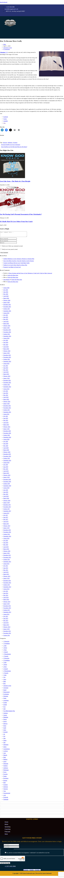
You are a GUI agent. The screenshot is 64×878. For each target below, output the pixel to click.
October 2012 (6, 635)
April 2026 (5, 296)
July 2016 (5, 540)
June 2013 (5, 618)
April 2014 (5, 597)
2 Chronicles (6, 658)
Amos (4, 679)
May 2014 (5, 595)
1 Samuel (5, 652)
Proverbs (5, 774)
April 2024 (5, 346)
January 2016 (6, 553)
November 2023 (7, 357)
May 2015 (5, 570)
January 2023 (6, 378)
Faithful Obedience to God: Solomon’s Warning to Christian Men (18, 258)
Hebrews (5, 723)
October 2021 (6, 410)
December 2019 (7, 454)
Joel (4, 736)
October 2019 (6, 458)
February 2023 (6, 376)
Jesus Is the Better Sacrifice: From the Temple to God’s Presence (18, 260)
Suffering (5, 786)
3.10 (4, 52)
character (5, 142)
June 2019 (5, 466)
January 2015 (6, 578)
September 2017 (7, 511)
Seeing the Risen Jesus (13, 275)
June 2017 (5, 517)
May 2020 (5, 445)
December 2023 (7, 355)
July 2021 (5, 416)
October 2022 (6, 384)
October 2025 (6, 308)
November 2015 (7, 557)
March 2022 (6, 399)
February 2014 (6, 601)
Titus (4, 791)
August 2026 (6, 287)
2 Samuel (5, 668)
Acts (4, 677)
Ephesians (5, 696)
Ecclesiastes (6, 694)
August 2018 (6, 487)
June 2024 (5, 342)
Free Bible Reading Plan (9, 711)
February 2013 (6, 627)
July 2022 (5, 391)
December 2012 (7, 631)
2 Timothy (5, 673)
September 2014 (7, 587)
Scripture (15, 142)
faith (4, 708)
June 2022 (5, 393)
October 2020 (6, 435)
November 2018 (7, 481)
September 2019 (7, 460)
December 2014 (7, 580)
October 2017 (6, 509)
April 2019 (5, 471)
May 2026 (5, 294)
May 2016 (5, 544)
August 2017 (6, 513)
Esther (4, 698)
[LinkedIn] (17, 14)
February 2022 (6, 401)
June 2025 (5, 317)
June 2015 (5, 568)
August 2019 (6, 462)
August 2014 (6, 589)
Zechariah (5, 797)
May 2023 (5, 370)
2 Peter (5, 666)
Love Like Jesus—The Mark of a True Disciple (15, 181)
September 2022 (7, 386)
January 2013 (6, 629)
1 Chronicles (6, 641)
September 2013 (7, 612)
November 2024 (7, 332)
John (4, 738)
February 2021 (6, 426)
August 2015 (6, 563)
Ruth (4, 782)
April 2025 (5, 321)
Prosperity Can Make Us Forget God (12, 267)
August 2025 (6, 313)
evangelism (6, 700)
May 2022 (5, 395)
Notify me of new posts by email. (10, 249)
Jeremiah (5, 732)
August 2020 (6, 439)
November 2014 (7, 582)
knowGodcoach (3, 2)
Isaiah (4, 727)
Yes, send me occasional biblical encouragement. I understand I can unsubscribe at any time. (28, 852)
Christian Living (7, 47)
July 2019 (5, 464)
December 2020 (7, 431)
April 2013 (5, 622)
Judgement (5, 744)
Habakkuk (5, 717)
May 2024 (5, 344)
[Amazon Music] (13, 14)
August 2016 (6, 538)
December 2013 (7, 605)
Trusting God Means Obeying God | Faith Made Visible (16, 263)
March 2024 (6, 348)
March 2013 (6, 624)
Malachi (5, 755)
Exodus (5, 702)
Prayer (4, 772)
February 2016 (6, 551)
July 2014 (5, 591)
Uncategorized (6, 793)
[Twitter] (16, 14)
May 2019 (5, 469)
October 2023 (6, 359)
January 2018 (6, 502)
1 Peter (5, 649)
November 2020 (7, 433)
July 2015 (5, 565)
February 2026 (6, 300)
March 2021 (6, 424)
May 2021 (5, 420)
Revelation (5, 778)
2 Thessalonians (7, 671)
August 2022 (6, 389)
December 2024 (7, 329)
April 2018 (5, 496)
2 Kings (5, 664)
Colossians (5, 687)
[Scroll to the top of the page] (0, 876)
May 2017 (5, 519)
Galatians (5, 713)
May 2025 (5, 319)
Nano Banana (6, 279)
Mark (4, 757)
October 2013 (6, 610)
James (4, 730)
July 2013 (5, 616)
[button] (16, 31)
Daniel (4, 690)
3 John (4, 675)
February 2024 (6, 351)
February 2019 (6, 475)
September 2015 (7, 561)
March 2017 (6, 523)
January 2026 (6, 302)
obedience (10, 142)
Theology (5, 789)
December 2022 (7, 380)
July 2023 (5, 365)
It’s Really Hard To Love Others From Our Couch (16, 221)
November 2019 (7, 456)
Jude (4, 742)
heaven (5, 721)
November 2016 (7, 532)
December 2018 (7, 479)
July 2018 (5, 490)
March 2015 (6, 574)
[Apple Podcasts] (11, 14)
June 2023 (5, 367)
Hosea (4, 725)
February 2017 (6, 525)
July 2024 (5, 340)
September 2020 (7, 437)
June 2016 (5, 542)
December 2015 (7, 555)
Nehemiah (5, 763)
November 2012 (7, 633)
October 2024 (6, 334)
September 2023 (7, 361)
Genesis (5, 715)
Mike (4, 44)
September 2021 (7, 412)
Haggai (5, 719)
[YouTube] (14, 14)
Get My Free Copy (5, 863)
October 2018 (6, 483)
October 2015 (6, 559)
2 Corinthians (6, 660)
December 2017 (7, 504)
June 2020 (5, 443)
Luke (4, 753)
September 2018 (7, 485)
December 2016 (7, 530)
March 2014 (6, 599)
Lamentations (6, 749)
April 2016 (5, 547)
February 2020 (6, 452)
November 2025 (7, 306)
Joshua (4, 740)
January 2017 (6, 528)
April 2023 (5, 372)
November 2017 (7, 506)
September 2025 (7, 311)
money (4, 761)
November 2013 (7, 608)
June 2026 (5, 292)
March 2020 (6, 450)
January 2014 (6, 603)
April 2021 (5, 422)
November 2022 (7, 382)
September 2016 (7, 536)
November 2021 (7, 407)
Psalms (5, 776)
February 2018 (6, 500)
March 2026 (6, 298)
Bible (4, 681)
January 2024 (6, 353)
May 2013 (5, 620)
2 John (4, 662)
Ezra (4, 706)
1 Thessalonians (7, 654)
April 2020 (5, 447)
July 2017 (5, 515)
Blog (4, 683)
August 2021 (6, 414)
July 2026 (5, 289)
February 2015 (6, 576)
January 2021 (6, 429)
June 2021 (5, 418)
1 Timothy (5, 656)
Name (2, 844)
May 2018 (5, 494)
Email (2, 847)
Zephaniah (5, 799)
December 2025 (7, 304)
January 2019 (6, 477)
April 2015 (5, 572)
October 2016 (6, 534)
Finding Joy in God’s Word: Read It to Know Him (15, 265)
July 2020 (5, 441)
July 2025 (5, 315)
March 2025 (6, 323)
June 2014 (5, 593)
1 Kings (5, 647)
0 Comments (6, 49)
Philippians (6, 770)
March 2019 (6, 473)
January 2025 (6, 327)
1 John (4, 645)
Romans (5, 780)
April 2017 (5, 521)
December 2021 (7, 405)
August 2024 (6, 338)
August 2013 (6, 614)
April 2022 (5, 397)
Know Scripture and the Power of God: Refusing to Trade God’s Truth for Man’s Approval (30, 273)
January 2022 (6, 403)
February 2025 (6, 325)
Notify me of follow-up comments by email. (12, 246)
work (4, 795)
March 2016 (6, 549)
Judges (4, 746)
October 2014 (6, 584)
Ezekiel (5, 704)
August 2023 (6, 363)
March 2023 (6, 374)
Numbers (5, 765)
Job (4, 734)
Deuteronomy (6, 692)
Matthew (5, 759)
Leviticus (5, 751)
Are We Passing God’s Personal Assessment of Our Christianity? (21, 214)
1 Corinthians (6, 643)
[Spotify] (12, 14)
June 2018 (5, 492)
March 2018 (6, 498)
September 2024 (7, 336)
